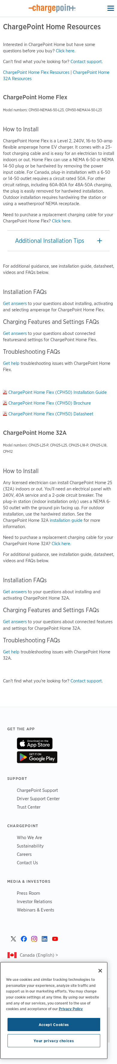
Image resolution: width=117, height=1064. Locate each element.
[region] (54, 1010)
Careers (24, 854)
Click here (65, 51)
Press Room (28, 893)
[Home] (52, 8)
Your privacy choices (54, 1040)
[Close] (100, 970)
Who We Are (29, 837)
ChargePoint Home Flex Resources (36, 72)
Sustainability (30, 846)
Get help (11, 363)
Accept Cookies (54, 1024)
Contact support (86, 61)
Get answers (15, 303)
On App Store (34, 743)
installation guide (66, 520)
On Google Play (37, 757)
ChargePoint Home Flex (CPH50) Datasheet (50, 414)
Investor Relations (34, 901)
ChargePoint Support (37, 790)
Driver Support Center (38, 798)
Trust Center (28, 807)
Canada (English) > (39, 955)
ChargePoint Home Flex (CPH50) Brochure (49, 403)
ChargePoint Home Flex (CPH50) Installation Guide (57, 392)
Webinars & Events (35, 910)
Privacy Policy (71, 1008)
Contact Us (27, 862)
